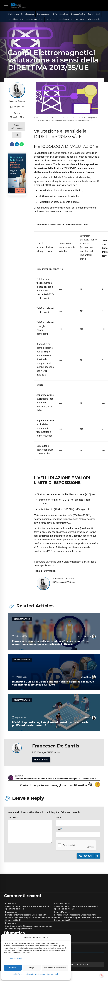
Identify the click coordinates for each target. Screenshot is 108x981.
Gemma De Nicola (84, 636)
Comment (13, 817)
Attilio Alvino (86, 677)
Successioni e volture (34, 19)
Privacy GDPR (51, 19)
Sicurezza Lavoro (43, 14)
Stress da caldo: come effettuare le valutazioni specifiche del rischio (27, 907)
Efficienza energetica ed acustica (21, 14)
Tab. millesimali (94, 14)
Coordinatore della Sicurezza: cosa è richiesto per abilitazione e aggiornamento (28, 927)
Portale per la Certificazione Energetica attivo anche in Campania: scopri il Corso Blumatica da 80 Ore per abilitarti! (29, 917)
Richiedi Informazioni (45, 570)
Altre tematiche (94, 19)
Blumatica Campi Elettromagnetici (63, 561)
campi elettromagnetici (17, 126)
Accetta (12, 967)
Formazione (80, 19)
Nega (31, 967)
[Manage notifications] (102, 975)
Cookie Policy (17, 974)
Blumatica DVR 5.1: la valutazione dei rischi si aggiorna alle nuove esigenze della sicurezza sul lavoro (53, 683)
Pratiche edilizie (11, 19)
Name (59, 817)
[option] (67, 98)
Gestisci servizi (16, 958)
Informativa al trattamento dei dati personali (42, 974)
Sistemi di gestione (60, 14)
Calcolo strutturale (66, 19)
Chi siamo (80, 964)
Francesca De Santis (17, 101)
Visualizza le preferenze (55, 967)
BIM (21, 19)
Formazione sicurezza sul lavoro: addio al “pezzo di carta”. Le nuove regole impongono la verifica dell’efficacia (50, 643)
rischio (17, 135)
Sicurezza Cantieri (78, 14)
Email (59, 829)
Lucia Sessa (86, 718)
